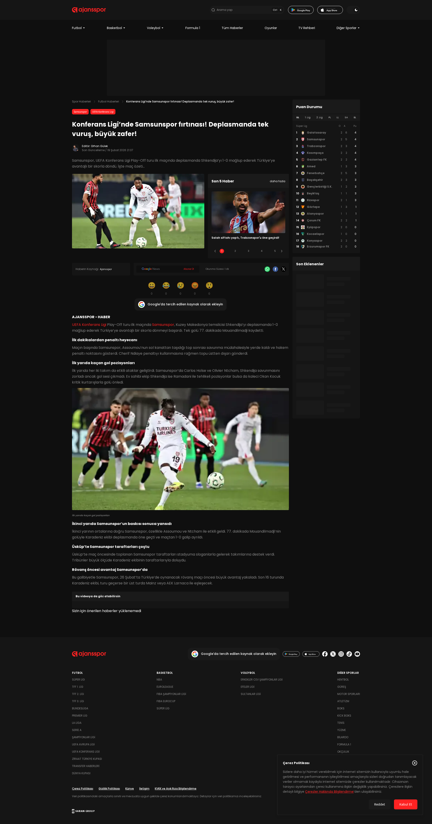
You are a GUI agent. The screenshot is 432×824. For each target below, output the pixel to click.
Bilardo (342, 737)
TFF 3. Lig (78, 701)
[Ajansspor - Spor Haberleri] (89, 10)
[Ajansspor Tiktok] (349, 654)
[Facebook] (275, 269)
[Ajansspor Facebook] (325, 654)
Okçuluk (343, 752)
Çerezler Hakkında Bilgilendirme (329, 791)
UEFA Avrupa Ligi (83, 744)
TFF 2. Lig (78, 694)
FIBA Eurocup (166, 701)
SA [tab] (346, 117)
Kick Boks (344, 715)
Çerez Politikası (82, 788)
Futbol (77, 28)
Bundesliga (80, 708)
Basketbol (114, 28)
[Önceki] (215, 251)
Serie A (76, 730)
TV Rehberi (306, 28)
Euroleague (165, 687)
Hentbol (343, 679)
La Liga (76, 723)
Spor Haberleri (81, 101)
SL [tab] (297, 117)
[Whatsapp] (267, 269)
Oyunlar (271, 28)
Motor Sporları (348, 694)
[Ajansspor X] (333, 654)
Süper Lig (78, 679)
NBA (159, 679)
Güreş (341, 687)
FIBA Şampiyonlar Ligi (171, 694)
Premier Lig (79, 715)
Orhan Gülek (99, 146)
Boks (340, 708)
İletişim (144, 788)
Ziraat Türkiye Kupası (87, 759)
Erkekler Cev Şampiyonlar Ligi (262, 679)
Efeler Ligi (247, 687)
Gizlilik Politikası (109, 788)
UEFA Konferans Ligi (103, 111)
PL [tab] (329, 117)
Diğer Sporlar (346, 28)
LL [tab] (338, 117)
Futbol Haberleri (108, 101)
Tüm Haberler (232, 28)
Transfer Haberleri (85, 766)
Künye (129, 788)
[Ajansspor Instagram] (341, 654)
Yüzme (341, 730)
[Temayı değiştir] (353, 10)
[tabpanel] (326, 186)
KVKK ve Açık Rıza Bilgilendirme (175, 788)
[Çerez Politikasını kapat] (414, 763)
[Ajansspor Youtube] (357, 654)
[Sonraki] (282, 251)
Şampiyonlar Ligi (83, 737)
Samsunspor (80, 111)
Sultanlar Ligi (251, 694)
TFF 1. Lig (77, 687)
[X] (283, 269)
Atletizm (343, 701)
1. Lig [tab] (307, 117)
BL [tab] (355, 117)
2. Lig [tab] (319, 117)
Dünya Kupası (81, 773)
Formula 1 (192, 28)
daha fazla (277, 181)
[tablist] (326, 117)
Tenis (340, 723)
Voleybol (153, 28)
